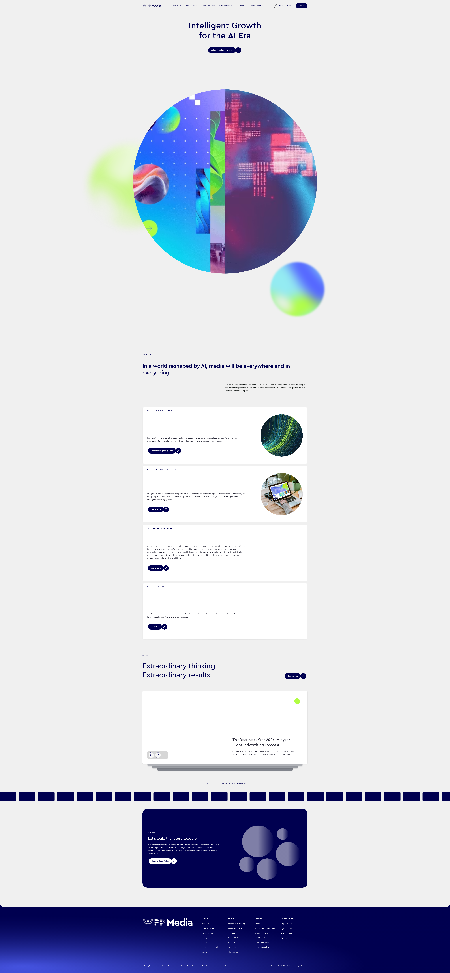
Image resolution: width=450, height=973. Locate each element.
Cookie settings (223, 966)
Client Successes (208, 5)
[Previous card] (151, 755)
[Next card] (158, 755)
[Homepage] (167, 922)
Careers (241, 5)
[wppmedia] (151, 5)
